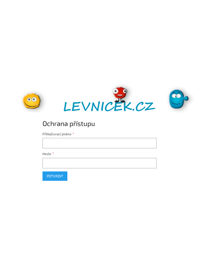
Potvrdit (55, 176)
